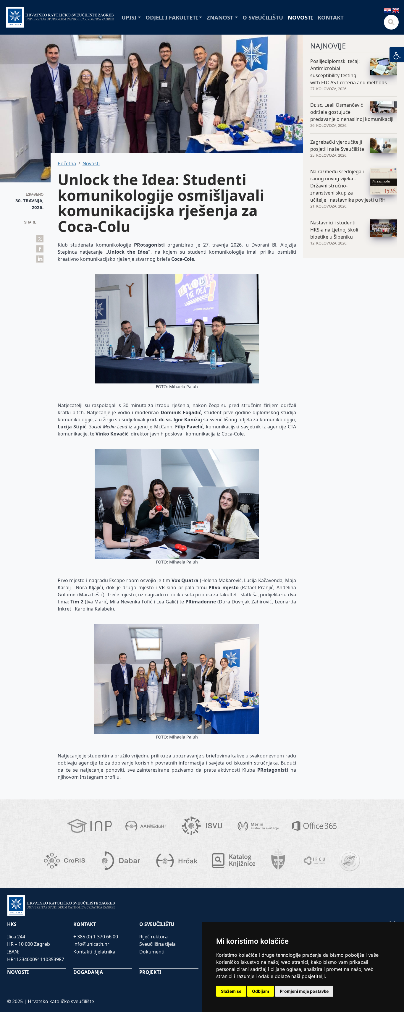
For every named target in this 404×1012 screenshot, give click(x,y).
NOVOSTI (18, 972)
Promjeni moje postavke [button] (304, 991)
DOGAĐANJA (88, 972)
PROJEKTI (150, 972)
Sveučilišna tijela (157, 944)
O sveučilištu (263, 17)
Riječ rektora (153, 936)
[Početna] (60, 17)
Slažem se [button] (231, 991)
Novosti (300, 17)
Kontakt (331, 17)
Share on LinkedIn (39, 259)
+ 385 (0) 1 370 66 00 (95, 936)
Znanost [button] (220, 17)
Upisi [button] (129, 17)
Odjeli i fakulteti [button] (172, 17)
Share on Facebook (39, 248)
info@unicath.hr (91, 944)
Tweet (39, 238)
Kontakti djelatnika (94, 951)
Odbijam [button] (260, 991)
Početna (67, 163)
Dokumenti (151, 951)
